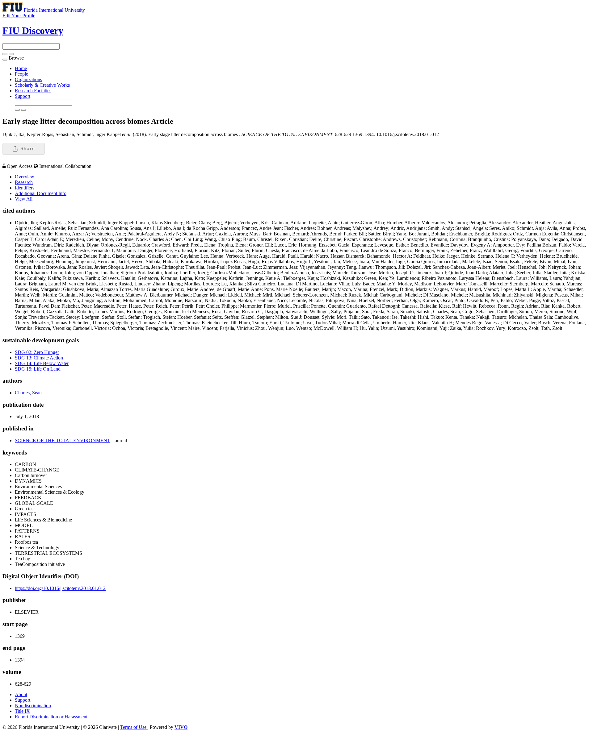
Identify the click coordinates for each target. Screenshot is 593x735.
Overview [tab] (24, 176)
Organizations (28, 79)
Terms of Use (134, 727)
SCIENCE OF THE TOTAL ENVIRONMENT (62, 440)
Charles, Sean (28, 392)
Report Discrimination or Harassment (51, 716)
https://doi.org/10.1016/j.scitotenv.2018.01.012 (60, 588)
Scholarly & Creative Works (42, 85)
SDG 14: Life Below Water (42, 363)
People (21, 74)
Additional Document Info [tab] (40, 193)
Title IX (22, 711)
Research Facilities (33, 90)
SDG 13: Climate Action (39, 357)
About (21, 694)
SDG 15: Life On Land (38, 369)
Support (22, 96)
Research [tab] (24, 182)
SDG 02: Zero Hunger (37, 352)
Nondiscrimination (33, 705)
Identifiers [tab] (24, 187)
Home (21, 68)
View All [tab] (23, 198)
